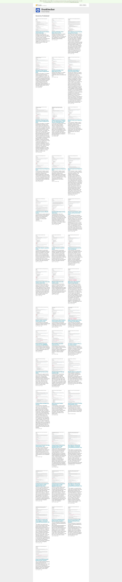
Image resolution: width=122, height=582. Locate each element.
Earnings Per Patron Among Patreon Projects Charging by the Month (42, 71)
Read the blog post (74, 2)
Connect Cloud (48, 2)
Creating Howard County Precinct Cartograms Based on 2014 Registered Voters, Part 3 (58, 446)
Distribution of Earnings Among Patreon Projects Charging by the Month (42, 121)
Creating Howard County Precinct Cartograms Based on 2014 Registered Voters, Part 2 (42, 484)
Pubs (39, 5)
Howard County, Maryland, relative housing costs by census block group (74, 213)
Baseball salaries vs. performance (74, 371)
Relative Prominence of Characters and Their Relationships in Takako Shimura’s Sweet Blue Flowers (58, 121)
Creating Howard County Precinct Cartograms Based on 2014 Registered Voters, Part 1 (58, 484)
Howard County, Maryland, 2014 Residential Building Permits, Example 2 (74, 521)
